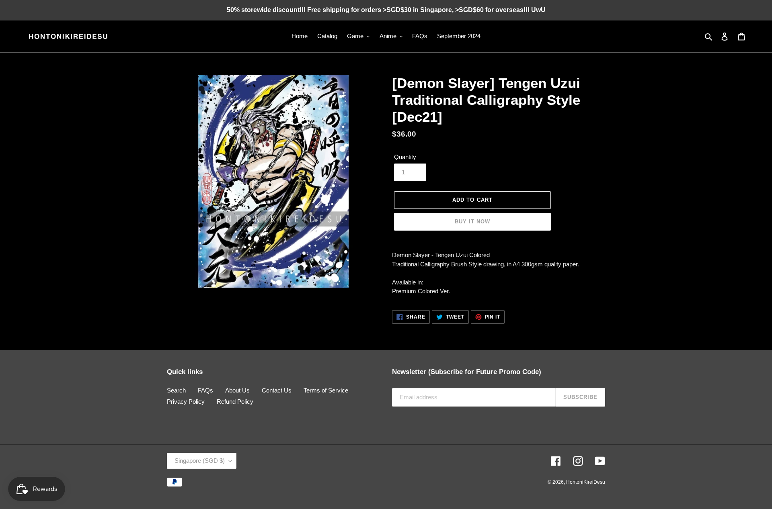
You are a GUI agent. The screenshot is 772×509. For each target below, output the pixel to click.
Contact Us (277, 390)
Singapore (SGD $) (200, 460)
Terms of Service (326, 390)
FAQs (205, 390)
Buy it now (472, 222)
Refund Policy (235, 401)
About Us (237, 390)
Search (176, 390)
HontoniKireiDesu (585, 482)
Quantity (405, 156)
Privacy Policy (186, 401)
